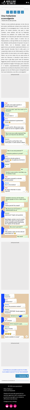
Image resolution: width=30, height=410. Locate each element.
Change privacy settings (10, 401)
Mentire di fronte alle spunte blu (9, 20)
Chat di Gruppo (5, 7)
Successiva (23, 376)
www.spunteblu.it (17, 386)
